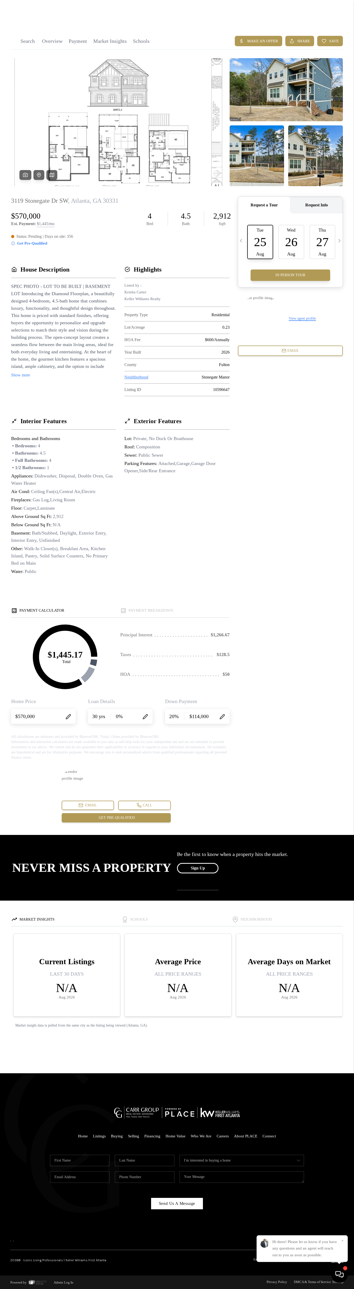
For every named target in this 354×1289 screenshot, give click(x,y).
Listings (99, 1136)
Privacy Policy (277, 1282)
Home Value (176, 1136)
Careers (223, 1136)
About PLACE (245, 1136)
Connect (269, 1136)
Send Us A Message (177, 1203)
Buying (117, 1136)
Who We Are (201, 1136)
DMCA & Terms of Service (312, 1282)
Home (83, 1136)
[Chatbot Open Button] (339, 1274)
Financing (152, 1136)
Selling (133, 1136)
